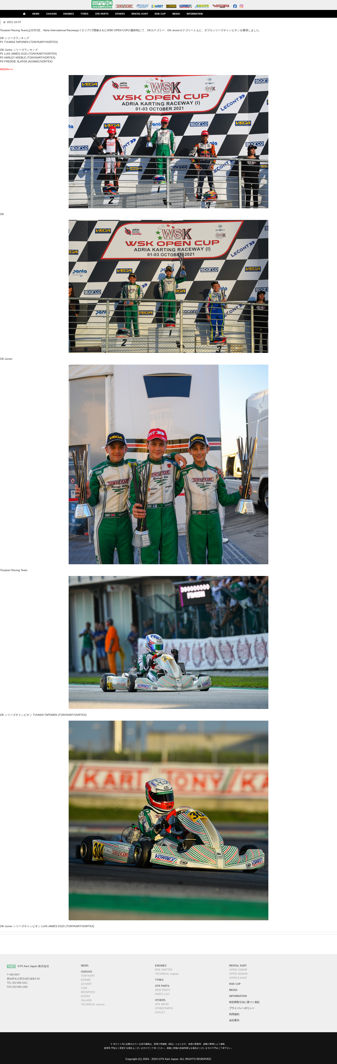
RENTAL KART (139, 13)
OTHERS (120, 13)
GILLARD (86, 1000)
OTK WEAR (162, 1004)
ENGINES (68, 13)
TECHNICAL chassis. (93, 1004)
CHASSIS (51, 13)
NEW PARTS (162, 990)
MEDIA (176, 13)
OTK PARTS (101, 13)
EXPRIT (85, 996)
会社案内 (234, 1020)
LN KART (86, 984)
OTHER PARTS (164, 1008)
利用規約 (234, 1014)
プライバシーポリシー (242, 1008)
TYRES (84, 13)
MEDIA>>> (6, 69)
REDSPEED (88, 992)
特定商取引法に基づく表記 (244, 1002)
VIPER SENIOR (238, 974)
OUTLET (160, 1012)
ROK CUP (160, 13)
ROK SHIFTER (163, 969)
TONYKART (88, 976)
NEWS (35, 13)
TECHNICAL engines (167, 974)
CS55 (84, 988)
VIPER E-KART (238, 978)
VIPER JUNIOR (238, 969)
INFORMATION (195, 13)
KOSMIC (86, 980)
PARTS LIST (162, 994)
